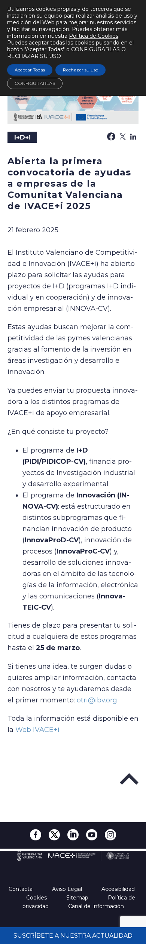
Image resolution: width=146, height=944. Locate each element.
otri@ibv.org (97, 700)
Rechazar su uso (80, 70)
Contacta (21, 889)
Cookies (37, 897)
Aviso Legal (67, 889)
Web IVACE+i (37, 730)
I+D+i (22, 137)
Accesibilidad (118, 889)
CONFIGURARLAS (35, 83)
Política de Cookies (93, 36)
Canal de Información (96, 906)
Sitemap (78, 897)
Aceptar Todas (30, 70)
